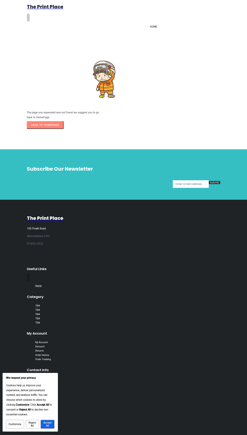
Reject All (32, 424)
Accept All (47, 424)
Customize (15, 424)
